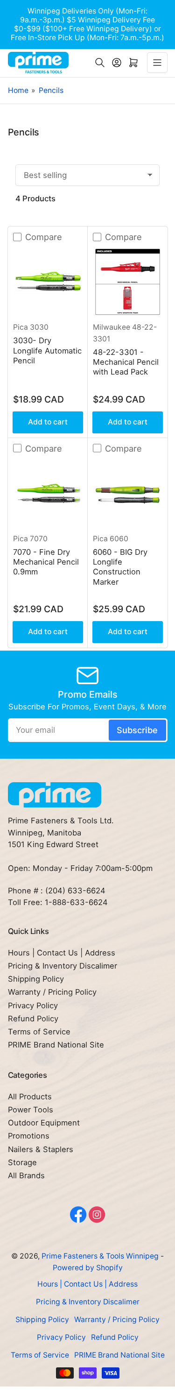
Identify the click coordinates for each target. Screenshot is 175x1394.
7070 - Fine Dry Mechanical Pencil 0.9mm (46, 562)
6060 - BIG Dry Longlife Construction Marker (120, 567)
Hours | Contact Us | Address (61, 952)
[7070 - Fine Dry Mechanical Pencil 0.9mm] (48, 493)
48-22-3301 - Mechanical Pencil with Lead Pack (126, 362)
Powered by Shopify (88, 1267)
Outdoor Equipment (44, 1122)
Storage (22, 1162)
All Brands (26, 1175)
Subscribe (137, 730)
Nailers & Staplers (40, 1149)
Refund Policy (33, 1018)
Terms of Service (39, 1031)
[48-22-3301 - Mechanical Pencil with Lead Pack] (127, 282)
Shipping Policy (36, 979)
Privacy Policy (33, 1005)
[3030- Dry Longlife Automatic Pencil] (48, 282)
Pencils (51, 90)
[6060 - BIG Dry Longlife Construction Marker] (127, 493)
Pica (20, 327)
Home (18, 90)
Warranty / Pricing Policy (52, 992)
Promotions (28, 1135)
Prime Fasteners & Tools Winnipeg (100, 1256)
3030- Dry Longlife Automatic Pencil (47, 350)
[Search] (99, 62)
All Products (30, 1096)
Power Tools (30, 1109)
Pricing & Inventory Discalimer (62, 965)
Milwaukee (111, 327)
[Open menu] (157, 62)
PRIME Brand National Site (56, 1044)
